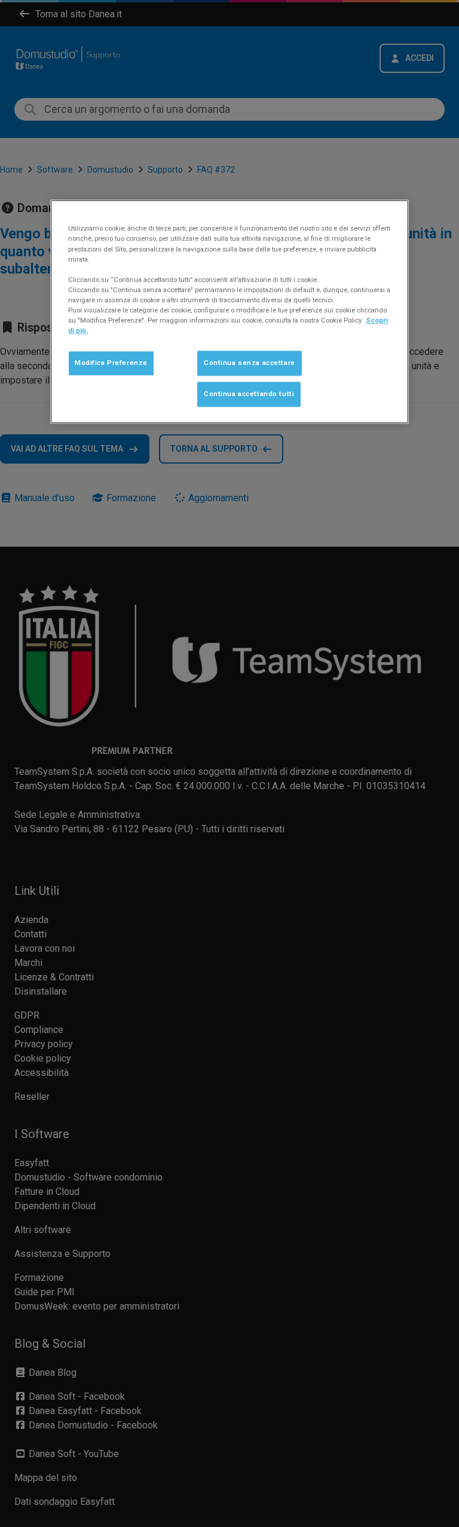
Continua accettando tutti (249, 394)
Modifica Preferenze (111, 362)
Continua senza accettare (249, 362)
